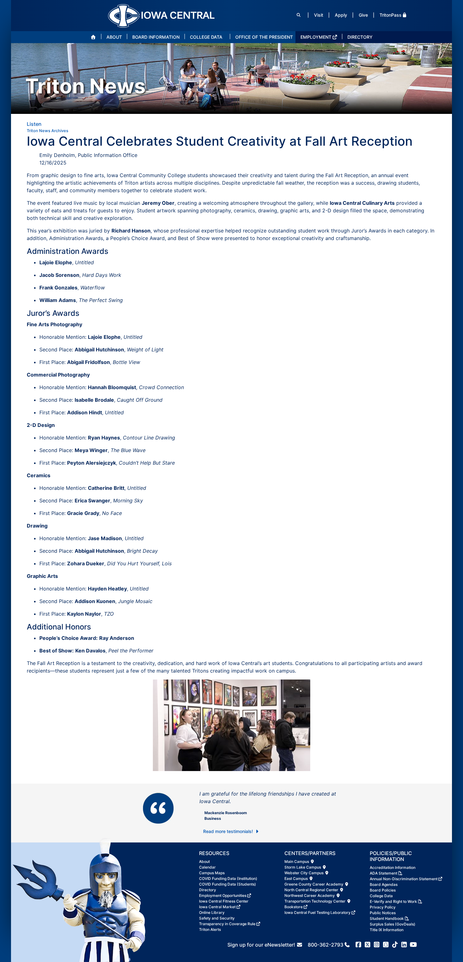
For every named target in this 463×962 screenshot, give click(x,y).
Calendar (207, 867)
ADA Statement (383, 873)
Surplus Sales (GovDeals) (392, 924)
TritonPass (391, 15)
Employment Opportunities (222, 895)
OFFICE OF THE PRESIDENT (264, 37)
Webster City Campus (304, 872)
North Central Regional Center (311, 889)
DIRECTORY (360, 37)
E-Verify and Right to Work (393, 901)
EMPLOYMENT (315, 37)
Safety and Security (217, 918)
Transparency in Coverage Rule (227, 923)
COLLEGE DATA (206, 37)
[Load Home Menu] (93, 37)
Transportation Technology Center (315, 901)
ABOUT (114, 37)
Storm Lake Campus (303, 867)
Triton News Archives (47, 130)
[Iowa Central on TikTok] (395, 945)
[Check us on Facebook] (359, 945)
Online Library (212, 912)
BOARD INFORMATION (156, 37)
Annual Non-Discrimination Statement (403, 878)
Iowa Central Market (217, 906)
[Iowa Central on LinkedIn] (404, 945)
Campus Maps (212, 872)
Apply (341, 15)
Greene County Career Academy (314, 884)
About (204, 861)
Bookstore (293, 906)
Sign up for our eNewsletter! (261, 945)
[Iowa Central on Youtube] (413, 945)
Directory (207, 889)
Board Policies (383, 890)
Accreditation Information (392, 867)
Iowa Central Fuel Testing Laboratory (317, 912)
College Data (381, 895)
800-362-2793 (325, 945)
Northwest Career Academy (310, 895)
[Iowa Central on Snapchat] (386, 945)
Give (363, 15)
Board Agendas (383, 884)
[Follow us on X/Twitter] (368, 945)
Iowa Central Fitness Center (224, 901)
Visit (318, 15)
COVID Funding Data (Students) (227, 884)
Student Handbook (387, 918)
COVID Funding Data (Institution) (228, 878)
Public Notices (383, 912)
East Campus (296, 878)
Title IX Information (386, 929)
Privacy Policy (383, 907)
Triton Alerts (210, 929)
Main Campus (297, 861)
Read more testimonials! (228, 831)
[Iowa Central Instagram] (377, 945)
